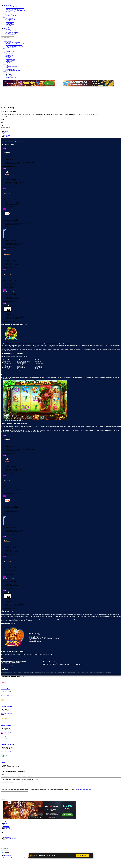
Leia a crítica (4, 695)
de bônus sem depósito (11, 14)
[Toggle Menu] (1, 3)
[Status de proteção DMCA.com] (5, 853)
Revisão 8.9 (6, 287)
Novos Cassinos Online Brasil (13, 42)
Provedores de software (11, 66)
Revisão (5, 130)
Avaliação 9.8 (6, 321)
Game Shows (9, 23)
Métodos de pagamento (11, 67)
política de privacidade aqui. (84, 789)
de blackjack (9, 20)
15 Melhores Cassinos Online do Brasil (15, 43)
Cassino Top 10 (6, 27)
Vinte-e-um (8, 56)
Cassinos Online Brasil (11, 77)
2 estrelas (24, 776)
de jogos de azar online (11, 33)
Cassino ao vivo (9, 55)
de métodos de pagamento (12, 32)
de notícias (8, 29)
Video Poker (9, 25)
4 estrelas (12, 776)
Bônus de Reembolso (11, 15)
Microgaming (39, 349)
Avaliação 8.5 (6, 247)
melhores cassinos (89, 114)
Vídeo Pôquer (9, 61)
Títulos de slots (6, 133)
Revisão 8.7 (6, 226)
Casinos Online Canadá (11, 6)
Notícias (8, 65)
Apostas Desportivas (10, 24)
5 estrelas (5, 776)
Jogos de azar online (10, 69)
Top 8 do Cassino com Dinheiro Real (14, 9)
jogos (4, 17)
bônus (4, 13)
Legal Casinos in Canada (11, 11)
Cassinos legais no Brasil (11, 47)
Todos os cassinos (7, 5)
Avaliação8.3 (6, 267)
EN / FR (5, 71)
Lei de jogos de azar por (11, 34)
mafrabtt (3, 1)
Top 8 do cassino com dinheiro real (14, 45)
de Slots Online (9, 18)
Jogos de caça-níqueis (41, 637)
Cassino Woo (5, 689)
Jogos (4, 52)
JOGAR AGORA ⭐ (82, 855)
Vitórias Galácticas (7, 744)
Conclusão (5, 136)
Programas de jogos (10, 59)
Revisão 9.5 (6, 186)
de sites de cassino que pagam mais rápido (15, 10)
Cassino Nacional (7, 706)
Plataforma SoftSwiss (18, 346)
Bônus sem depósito (10, 50)
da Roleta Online (10, 22)
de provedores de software (12, 30)
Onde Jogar (6, 131)
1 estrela (30, 776)
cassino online (20, 661)
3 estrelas (18, 776)
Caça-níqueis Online (10, 53)
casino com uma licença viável (24, 430)
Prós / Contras (6, 135)
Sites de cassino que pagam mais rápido (15, 46)
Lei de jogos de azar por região (13, 70)
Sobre (4, 28)
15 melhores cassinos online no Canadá (15, 8)
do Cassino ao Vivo (10, 19)
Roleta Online (9, 57)
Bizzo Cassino (6, 725)
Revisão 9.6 (6, 301)
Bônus (4, 48)
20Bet (3, 762)
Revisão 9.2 (6, 206)
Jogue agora (12, 166)
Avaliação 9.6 (6, 166)
